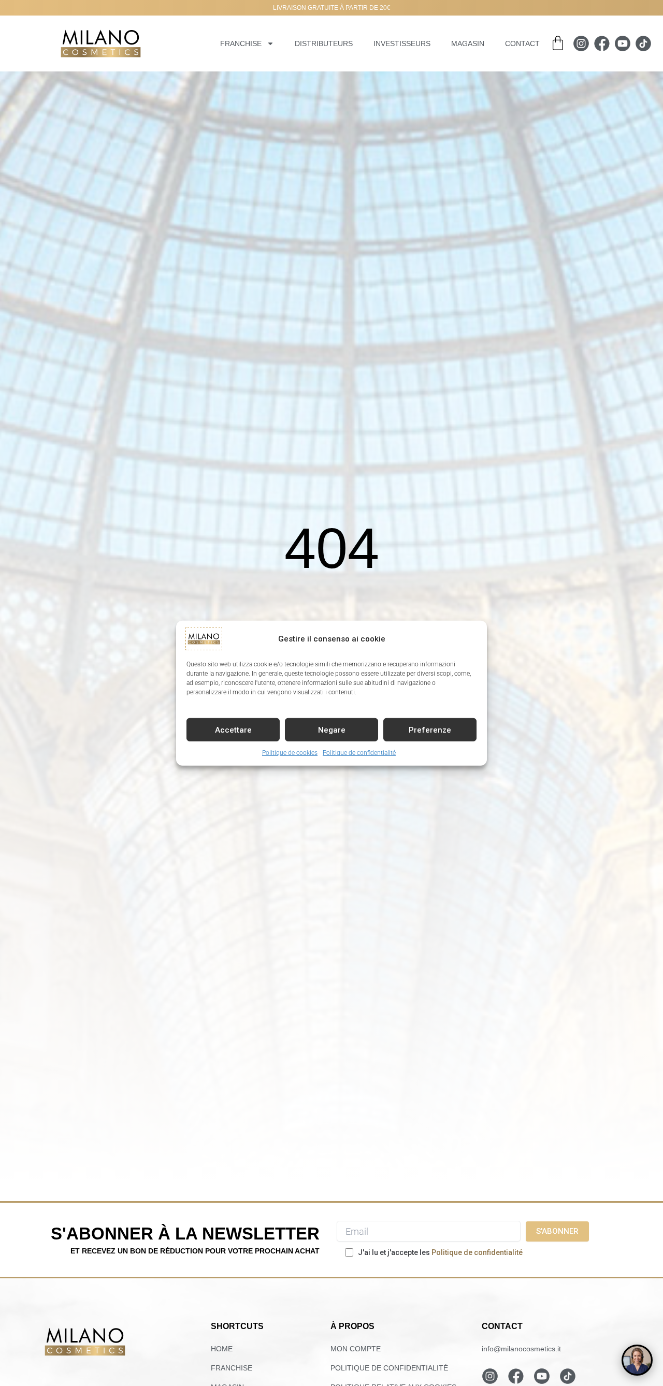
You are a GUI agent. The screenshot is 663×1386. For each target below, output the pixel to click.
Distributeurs (324, 43)
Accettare (233, 729)
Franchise (241, 43)
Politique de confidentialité (359, 752)
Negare (331, 729)
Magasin (467, 43)
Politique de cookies (290, 752)
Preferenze (430, 729)
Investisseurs (401, 43)
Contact (522, 43)
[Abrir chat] (637, 1360)
